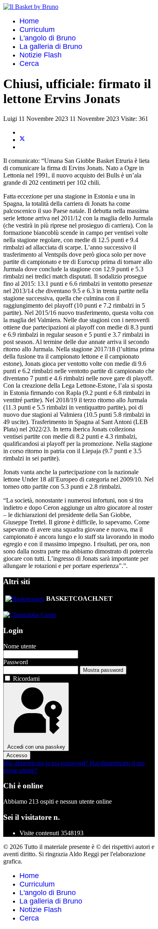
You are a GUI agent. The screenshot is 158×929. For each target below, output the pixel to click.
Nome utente (19, 646)
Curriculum (37, 29)
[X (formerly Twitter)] (22, 139)
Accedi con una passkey (36, 747)
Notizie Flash (40, 55)
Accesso (16, 755)
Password (15, 662)
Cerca (29, 63)
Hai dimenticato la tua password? (46, 763)
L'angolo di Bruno (47, 38)
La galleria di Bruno (50, 46)
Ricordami (26, 678)
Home (29, 21)
